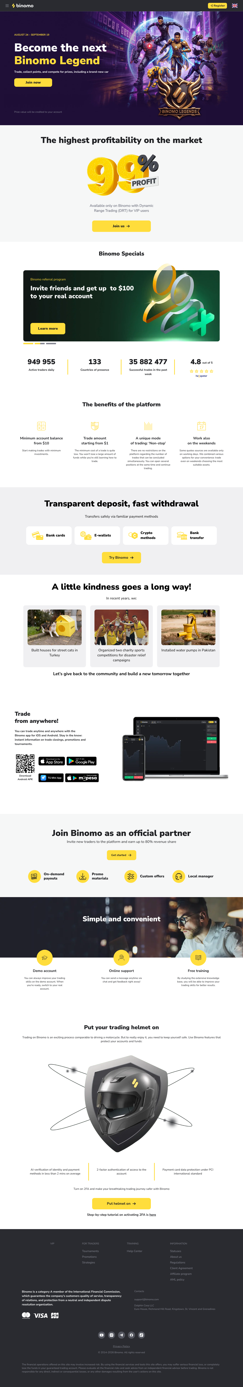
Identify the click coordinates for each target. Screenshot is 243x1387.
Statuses (175, 1251)
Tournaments (90, 1251)
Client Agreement (181, 1268)
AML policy (177, 1280)
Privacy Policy (121, 1346)
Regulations (177, 1262)
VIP (52, 1243)
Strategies (88, 1262)
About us (176, 1257)
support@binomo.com (146, 1299)
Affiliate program (181, 1274)
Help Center (134, 1251)
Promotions (89, 1257)
